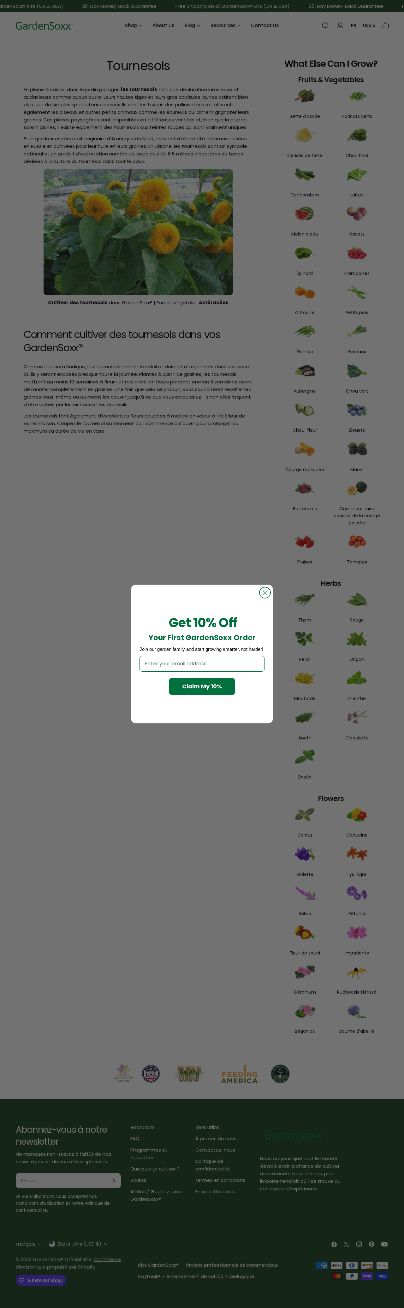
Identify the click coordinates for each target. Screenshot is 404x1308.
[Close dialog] (264, 592)
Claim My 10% (202, 686)
